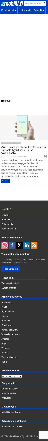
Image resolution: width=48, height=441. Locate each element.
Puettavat (5, 320)
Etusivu (5, 215)
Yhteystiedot (7, 398)
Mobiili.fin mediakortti (11, 412)
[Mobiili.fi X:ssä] (19, 245)
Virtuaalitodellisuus (10, 334)
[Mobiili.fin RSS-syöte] (34, 245)
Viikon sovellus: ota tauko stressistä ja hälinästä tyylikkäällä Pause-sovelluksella (23, 150)
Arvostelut (6, 302)
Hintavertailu (25, 10)
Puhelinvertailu (8, 229)
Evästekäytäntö (8, 288)
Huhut (4, 362)
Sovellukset (5, 142)
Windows (5, 348)
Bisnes (4, 353)
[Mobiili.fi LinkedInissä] (26, 245)
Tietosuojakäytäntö (10, 283)
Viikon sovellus (15, 142)
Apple (4, 343)
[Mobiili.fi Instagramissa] (4, 245)
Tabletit (4, 316)
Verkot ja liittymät (9, 330)
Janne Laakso (22, 156)
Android (5, 339)
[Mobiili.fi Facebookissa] (12, 245)
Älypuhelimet (7, 311)
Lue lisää (5, 181)
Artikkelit (38, 10)
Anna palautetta (8, 393)
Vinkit (4, 307)
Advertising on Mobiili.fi (12, 427)
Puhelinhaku (7, 224)
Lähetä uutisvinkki (10, 389)
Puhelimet (6, 219)
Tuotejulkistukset (9, 357)
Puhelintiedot (8, 10)
